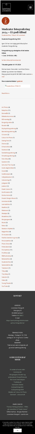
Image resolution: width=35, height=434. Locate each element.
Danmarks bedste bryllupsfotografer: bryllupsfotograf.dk (17, 387)
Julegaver (5, 183)
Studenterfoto (6, 35)
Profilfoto (5, 253)
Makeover (5, 210)
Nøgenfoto (5, 232)
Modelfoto (5, 216)
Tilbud (13, 35)
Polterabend (6, 247)
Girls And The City (7, 165)
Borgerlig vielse (7, 122)
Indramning (5, 180)
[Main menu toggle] (30, 7)
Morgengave (6, 219)
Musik (4, 222)
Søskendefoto (6, 265)
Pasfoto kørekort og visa (10, 238)
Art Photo (5, 107)
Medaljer (4, 213)
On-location (5, 235)
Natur (4, 225)
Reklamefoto (6, 259)
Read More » (6, 93)
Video (3, 280)
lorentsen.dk (6, 201)
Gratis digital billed (8, 168)
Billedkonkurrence (7, 116)
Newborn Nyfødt (7, 229)
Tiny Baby (5, 274)
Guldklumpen (6, 174)
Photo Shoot (6, 244)
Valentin (4, 277)
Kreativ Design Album (8, 198)
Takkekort (5, 268)
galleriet (20, 81)
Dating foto (5, 141)
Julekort (4, 186)
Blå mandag (5, 119)
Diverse (4, 144)
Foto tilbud (5, 159)
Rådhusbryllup (6, 256)
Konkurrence (6, 195)
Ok (17, 430)
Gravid (4, 171)
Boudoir (4, 125)
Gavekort (5, 162)
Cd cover (4, 134)
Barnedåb (5, 113)
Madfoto (4, 207)
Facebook (5, 150)
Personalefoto (6, 241)
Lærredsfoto (6, 204)
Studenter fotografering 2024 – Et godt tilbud (16, 30)
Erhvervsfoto (6, 147)
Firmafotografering (8, 156)
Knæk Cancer (6, 189)
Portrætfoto (6, 250)
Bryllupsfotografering (9, 128)
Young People (6, 283)
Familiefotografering (8, 153)
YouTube (5, 286)
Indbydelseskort (7, 177)
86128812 (20, 315)
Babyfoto (5, 110)
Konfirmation (6, 192)
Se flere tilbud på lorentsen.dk (11, 60)
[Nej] (33, 427)
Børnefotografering (8, 131)
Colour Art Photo (7, 138)
